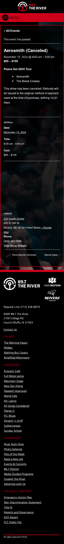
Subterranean (12, 426)
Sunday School (13, 431)
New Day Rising (13, 386)
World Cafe (10, 396)
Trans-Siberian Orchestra (23, 254)
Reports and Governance (19, 512)
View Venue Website (15, 245)
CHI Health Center (14, 218)
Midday (8, 348)
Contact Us (10, 329)
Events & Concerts (15, 464)
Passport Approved (15, 391)
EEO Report (11, 517)
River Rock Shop (14, 444)
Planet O (9, 411)
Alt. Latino (10, 401)
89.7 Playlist (11, 469)
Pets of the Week (14, 454)
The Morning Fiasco (15, 343)
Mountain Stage (13, 381)
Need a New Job (13, 459)
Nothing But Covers (16, 353)
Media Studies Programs (18, 474)
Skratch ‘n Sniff (13, 421)
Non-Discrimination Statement (22, 502)
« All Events (12, 31)
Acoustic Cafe (12, 371)
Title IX (8, 507)
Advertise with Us (14, 484)
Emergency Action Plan (18, 497)
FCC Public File (13, 522)
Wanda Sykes (51, 254)
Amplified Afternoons (17, 357)
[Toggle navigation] (5, 18)
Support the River (14, 479)
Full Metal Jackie (14, 376)
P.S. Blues (9, 416)
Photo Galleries (13, 449)
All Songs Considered (16, 406)
